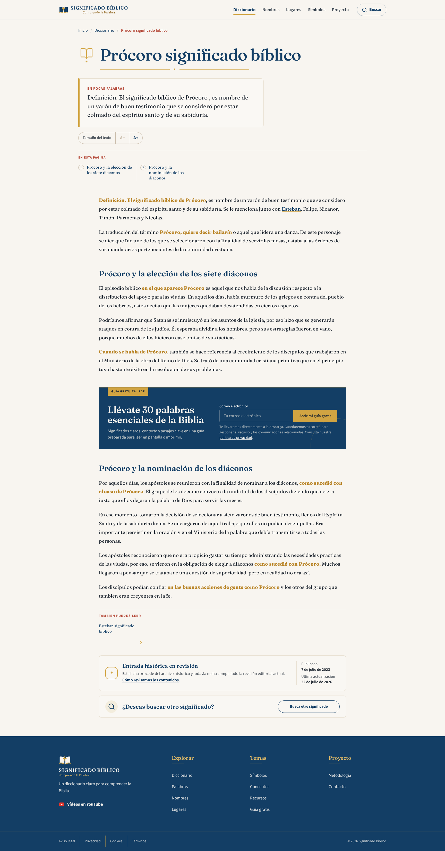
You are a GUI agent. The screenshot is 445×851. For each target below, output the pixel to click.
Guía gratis (260, 809)
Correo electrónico (233, 406)
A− (122, 138)
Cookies (116, 841)
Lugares (293, 10)
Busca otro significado (309, 706)
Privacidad (93, 841)
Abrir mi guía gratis (315, 416)
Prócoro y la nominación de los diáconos (166, 172)
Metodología (340, 775)
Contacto (337, 787)
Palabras (180, 787)
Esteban (291, 209)
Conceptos (259, 787)
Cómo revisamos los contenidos (150, 680)
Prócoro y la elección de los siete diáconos (109, 170)
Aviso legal (67, 841)
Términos (139, 841)
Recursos (258, 798)
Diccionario (244, 10)
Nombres (270, 10)
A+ (135, 138)
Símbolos (316, 10)
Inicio (83, 30)
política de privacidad (235, 437)
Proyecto (340, 10)
